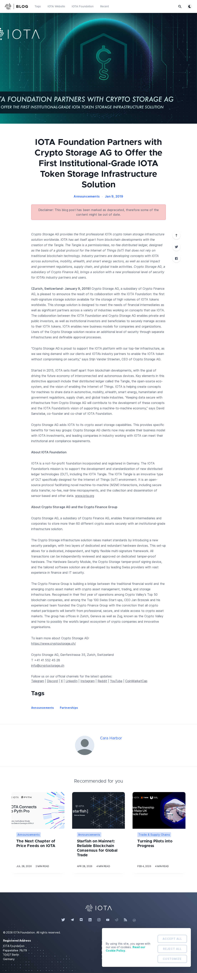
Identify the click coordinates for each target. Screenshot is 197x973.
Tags (38, 6)
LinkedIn (72, 681)
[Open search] (180, 6)
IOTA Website (56, 6)
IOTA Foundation (82, 6)
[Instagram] (98, 920)
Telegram (37, 681)
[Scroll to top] (176, 235)
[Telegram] (72, 920)
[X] (176, 247)
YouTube (116, 681)
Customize (172, 958)
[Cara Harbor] (84, 745)
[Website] (98, 908)
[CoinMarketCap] (134, 920)
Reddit (102, 681)
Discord (52, 681)
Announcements (87, 196)
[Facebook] (176, 258)
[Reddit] (116, 920)
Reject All (172, 948)
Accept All (172, 938)
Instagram (87, 681)
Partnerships (69, 707)
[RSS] (125, 920)
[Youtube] (107, 920)
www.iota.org (84, 496)
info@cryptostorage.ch (47, 665)
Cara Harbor (111, 738)
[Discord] (81, 920)
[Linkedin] (90, 920)
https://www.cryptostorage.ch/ (53, 643)
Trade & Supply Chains (154, 834)
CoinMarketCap (136, 681)
